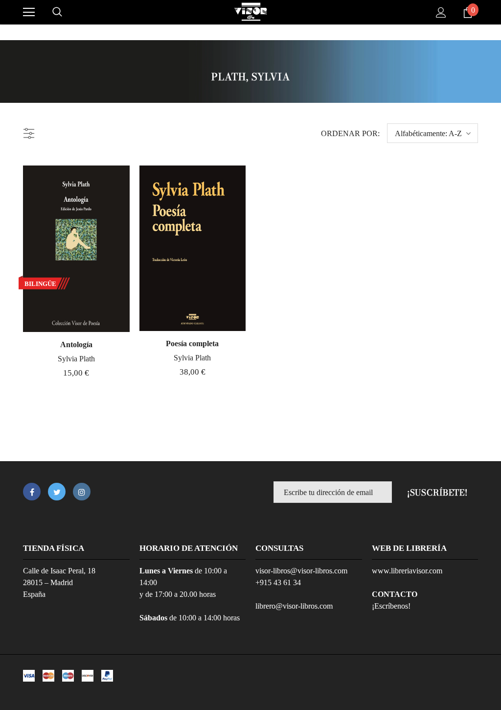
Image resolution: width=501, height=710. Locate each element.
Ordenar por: (350, 133)
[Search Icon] (57, 12)
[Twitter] (57, 491)
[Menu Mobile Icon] (29, 12)
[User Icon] (441, 12)
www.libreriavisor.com (407, 571)
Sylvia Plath (76, 359)
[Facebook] (32, 491)
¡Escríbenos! (391, 606)
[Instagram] (82, 491)
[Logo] (250, 12)
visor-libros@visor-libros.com (301, 571)
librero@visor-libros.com (294, 606)
